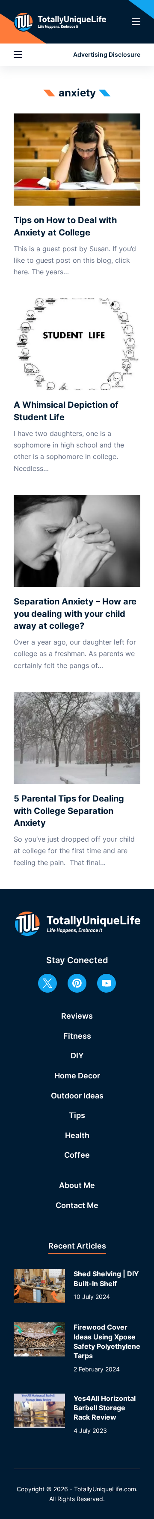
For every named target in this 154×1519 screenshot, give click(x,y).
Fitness (77, 1035)
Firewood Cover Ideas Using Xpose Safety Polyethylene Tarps (107, 1341)
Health (77, 1135)
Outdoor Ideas (77, 1095)
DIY (77, 1055)
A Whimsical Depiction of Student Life (66, 411)
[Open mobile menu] (136, 21)
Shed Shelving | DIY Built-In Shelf (106, 1278)
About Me (77, 1185)
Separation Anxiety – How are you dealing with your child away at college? (75, 613)
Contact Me (77, 1205)
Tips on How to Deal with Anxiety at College (65, 226)
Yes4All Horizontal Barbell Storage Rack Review (105, 1408)
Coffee (77, 1154)
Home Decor (77, 1075)
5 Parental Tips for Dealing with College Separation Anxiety (69, 810)
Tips (77, 1115)
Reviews (77, 1015)
